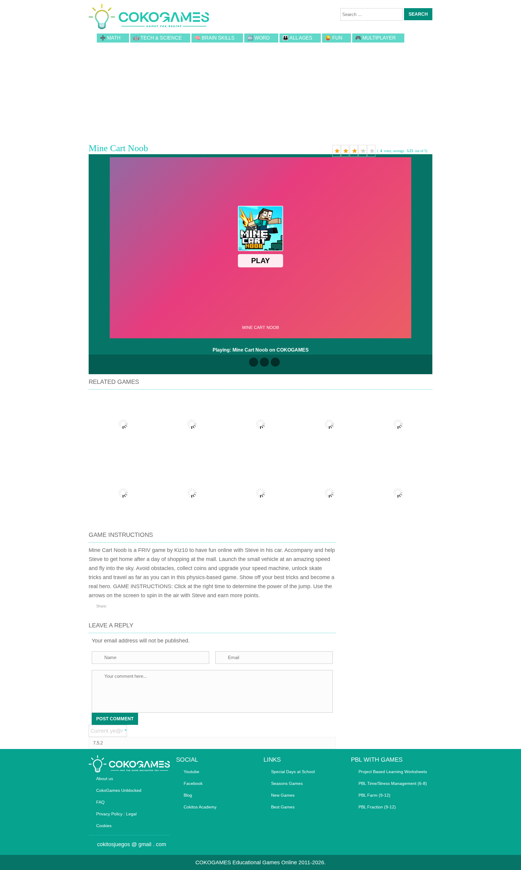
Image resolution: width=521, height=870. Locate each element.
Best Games (283, 807)
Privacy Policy (109, 813)
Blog (188, 795)
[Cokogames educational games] (149, 17)
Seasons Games (287, 783)
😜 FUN (334, 37)
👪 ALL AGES (297, 37)
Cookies (104, 825)
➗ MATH (110, 37)
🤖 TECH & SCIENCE (157, 37)
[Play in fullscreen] (264, 362)
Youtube (191, 771)
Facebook (193, 783)
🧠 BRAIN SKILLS (214, 37)
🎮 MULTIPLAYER (375, 37)
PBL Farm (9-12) (374, 795)
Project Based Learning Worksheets (392, 771)
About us (104, 778)
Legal (131, 813)
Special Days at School (293, 771)
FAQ (100, 802)
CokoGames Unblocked (118, 790)
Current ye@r (108, 731)
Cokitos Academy (200, 807)
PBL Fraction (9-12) (377, 807)
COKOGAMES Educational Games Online (246, 862)
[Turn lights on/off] (253, 362)
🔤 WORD (258, 37)
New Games (283, 795)
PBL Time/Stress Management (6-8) (392, 783)
